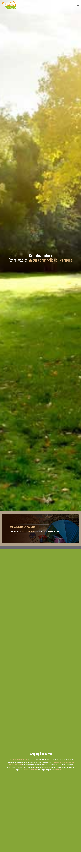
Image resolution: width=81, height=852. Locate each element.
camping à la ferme (15, 765)
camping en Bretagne (30, 770)
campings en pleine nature (18, 759)
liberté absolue (60, 770)
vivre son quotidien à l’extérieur (64, 762)
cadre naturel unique (28, 531)
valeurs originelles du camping (50, 260)
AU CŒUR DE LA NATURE (22, 526)
